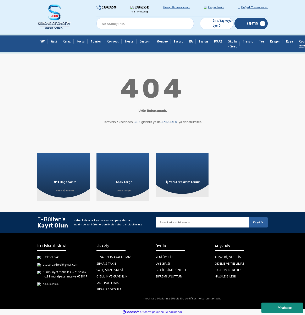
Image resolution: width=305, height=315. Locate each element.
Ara (133, 11)
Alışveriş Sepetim (228, 257)
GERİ (137, 122)
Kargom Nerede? (228, 270)
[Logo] (54, 17)
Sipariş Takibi (106, 263)
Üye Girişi (163, 263)
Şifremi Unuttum (169, 276)
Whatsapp (285, 308)
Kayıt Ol (258, 222)
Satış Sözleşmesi (109, 270)
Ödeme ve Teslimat (229, 263)
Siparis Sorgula (108, 289)
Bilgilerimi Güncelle (172, 270)
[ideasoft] (130, 312)
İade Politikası (108, 283)
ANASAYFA (169, 122)
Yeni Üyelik (164, 257)
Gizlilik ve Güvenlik (111, 276)
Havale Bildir (225, 276)
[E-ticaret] (152, 312)
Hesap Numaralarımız (176, 7)
